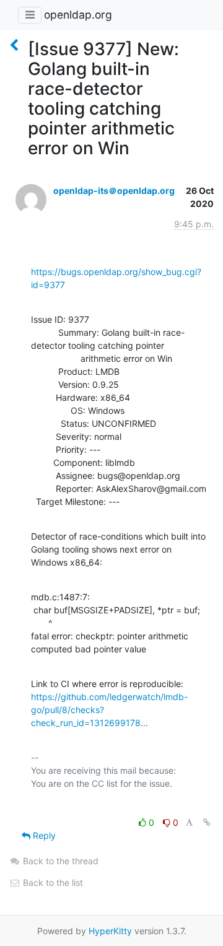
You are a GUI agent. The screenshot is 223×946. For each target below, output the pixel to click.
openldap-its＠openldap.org (114, 190)
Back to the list (51, 882)
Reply (43, 835)
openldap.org (78, 14)
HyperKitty (110, 931)
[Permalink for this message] (207, 822)
